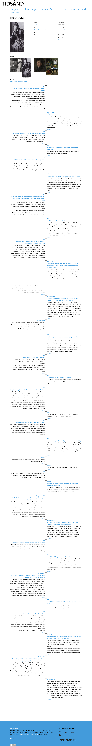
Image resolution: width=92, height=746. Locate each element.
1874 (48, 218)
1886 (44, 471)
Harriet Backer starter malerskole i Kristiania (34, 614)
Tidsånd (12, 12)
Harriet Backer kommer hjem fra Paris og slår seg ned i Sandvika (29, 542)
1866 (48, 174)
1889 (48, 555)
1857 (44, 131)
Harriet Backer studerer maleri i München (57, 221)
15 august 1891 (41, 573)
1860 (48, 145)
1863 (44, 157)
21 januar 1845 (50, 113)
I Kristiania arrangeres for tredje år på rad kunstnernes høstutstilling (64, 441)
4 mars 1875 (50, 261)
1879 (48, 335)
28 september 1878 (51, 296)
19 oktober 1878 (41, 320)
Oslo (59, 40)
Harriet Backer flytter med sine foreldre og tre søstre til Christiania (28, 133)
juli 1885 (49, 465)
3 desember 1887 (51, 520)
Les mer (43, 111)
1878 (44, 284)
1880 (44, 355)
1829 (44, 86)
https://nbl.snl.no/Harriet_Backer (18, 81)
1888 (44, 540)
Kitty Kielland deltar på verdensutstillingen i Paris (59, 557)
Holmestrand (47, 29)
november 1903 (51, 679)
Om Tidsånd (78, 9)
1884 (48, 438)
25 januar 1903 (41, 656)
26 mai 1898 (50, 634)
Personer (43, 9)
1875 (44, 239)
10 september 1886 (40, 496)
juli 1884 (43, 457)
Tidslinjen (12, 9)
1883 (48, 412)
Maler (35, 24)
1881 (48, 375)
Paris (35, 29)
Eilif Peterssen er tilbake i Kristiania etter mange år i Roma (30, 422)
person (17, 12)
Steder (54, 9)
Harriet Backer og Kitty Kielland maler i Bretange (59, 377)
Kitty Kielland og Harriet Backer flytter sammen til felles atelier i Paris (27, 390)
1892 (48, 599)
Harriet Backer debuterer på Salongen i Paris (34, 357)
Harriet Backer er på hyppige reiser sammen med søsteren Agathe (63, 176)
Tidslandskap (28, 9)
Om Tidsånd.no (14, 728)
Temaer (64, 9)
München (40, 29)
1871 (44, 194)
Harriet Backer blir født (53, 115)
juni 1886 (49, 481)
